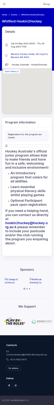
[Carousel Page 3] (29, 289)
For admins (13, 368)
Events (14, 15)
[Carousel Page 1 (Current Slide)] (24, 289)
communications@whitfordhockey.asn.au (26, 354)
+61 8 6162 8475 (18, 359)
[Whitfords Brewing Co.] (39, 281)
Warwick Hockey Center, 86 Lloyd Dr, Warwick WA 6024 (29, 56)
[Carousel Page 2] (27, 289)
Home (4, 15)
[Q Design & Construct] (14, 281)
